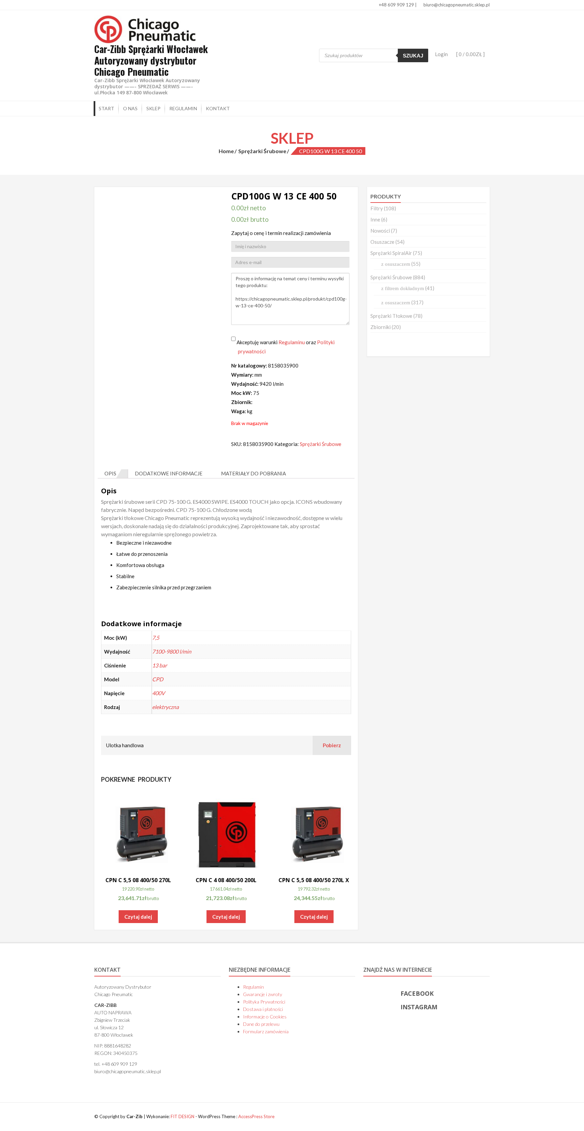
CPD (157, 679)
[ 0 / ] (470, 54)
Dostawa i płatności (263, 1009)
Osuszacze (382, 242)
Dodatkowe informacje (168, 473)
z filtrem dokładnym (402, 288)
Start (106, 108)
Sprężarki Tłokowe (391, 316)
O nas (130, 108)
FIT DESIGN (182, 1116)
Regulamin (183, 108)
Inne (375, 219)
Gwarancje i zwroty (262, 994)
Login (441, 54)
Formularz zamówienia (266, 1031)
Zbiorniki (380, 327)
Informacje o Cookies (265, 1016)
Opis (110, 473)
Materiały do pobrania (253, 473)
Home (226, 151)
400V (158, 693)
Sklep (153, 108)
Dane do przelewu (261, 1024)
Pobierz (332, 745)
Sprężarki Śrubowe (262, 151)
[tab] (113, 473)
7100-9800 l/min (171, 651)
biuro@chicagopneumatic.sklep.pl (456, 4)
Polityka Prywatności (264, 1002)
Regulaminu (291, 342)
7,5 (155, 637)
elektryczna (165, 707)
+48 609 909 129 (396, 4)
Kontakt (218, 108)
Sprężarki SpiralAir (391, 253)
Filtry (376, 208)
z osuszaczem (395, 264)
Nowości (380, 231)
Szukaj (413, 55)
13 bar (159, 665)
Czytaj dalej (138, 917)
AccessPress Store (256, 1116)
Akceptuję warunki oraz (285, 346)
